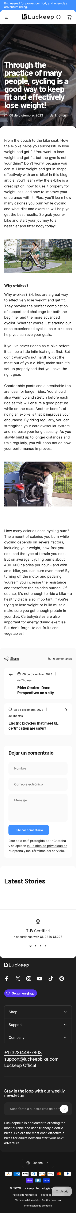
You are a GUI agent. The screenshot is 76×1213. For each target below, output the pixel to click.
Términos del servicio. (48, 851)
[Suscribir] (64, 1109)
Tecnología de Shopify (50, 1188)
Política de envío (51, 1200)
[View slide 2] (35, 946)
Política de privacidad (52, 1194)
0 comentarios (62, 658)
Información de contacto (38, 1205)
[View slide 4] (45, 946)
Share (14, 659)
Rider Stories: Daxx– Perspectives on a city (35, 690)
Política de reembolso (24, 1194)
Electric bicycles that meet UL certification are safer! (33, 725)
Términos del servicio (27, 1200)
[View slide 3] (40, 946)
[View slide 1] (30, 946)
